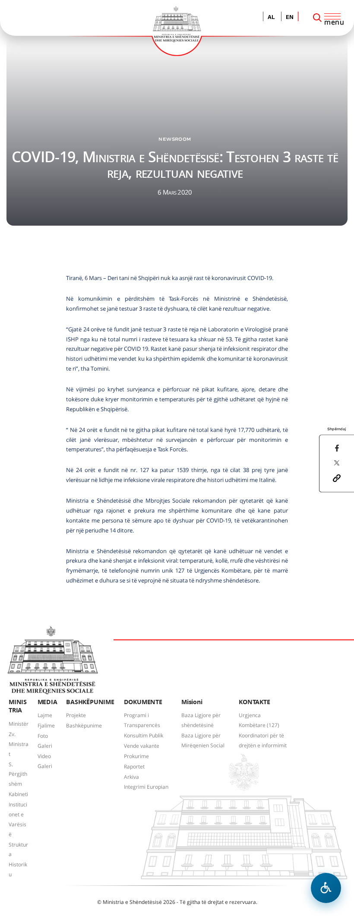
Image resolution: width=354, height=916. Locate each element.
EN (290, 17)
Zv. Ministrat (18, 744)
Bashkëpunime (84, 725)
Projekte (76, 715)
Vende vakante (141, 745)
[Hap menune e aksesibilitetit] (326, 888)
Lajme (45, 715)
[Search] (317, 17)
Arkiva (131, 777)
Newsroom (174, 139)
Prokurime (136, 756)
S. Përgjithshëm (18, 774)
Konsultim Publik (143, 735)
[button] (337, 477)
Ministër (18, 723)
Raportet (134, 766)
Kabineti (18, 794)
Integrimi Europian (146, 786)
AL (271, 17)
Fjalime (46, 725)
